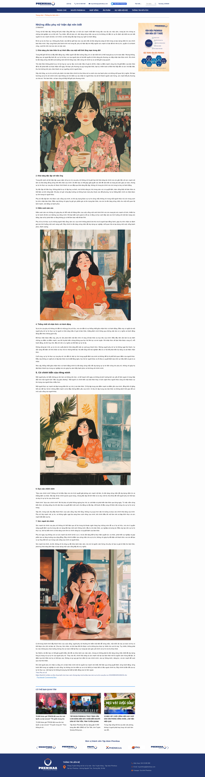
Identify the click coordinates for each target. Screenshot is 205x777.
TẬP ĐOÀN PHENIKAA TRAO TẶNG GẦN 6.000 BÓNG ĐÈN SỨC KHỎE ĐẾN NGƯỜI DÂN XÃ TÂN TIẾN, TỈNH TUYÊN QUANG (85, 718)
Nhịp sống (94, 10)
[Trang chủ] (45, 4)
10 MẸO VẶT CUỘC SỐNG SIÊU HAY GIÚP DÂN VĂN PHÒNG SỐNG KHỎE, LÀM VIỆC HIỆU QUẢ (119, 718)
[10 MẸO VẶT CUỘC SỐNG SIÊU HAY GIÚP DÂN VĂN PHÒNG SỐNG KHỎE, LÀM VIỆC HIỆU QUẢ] (119, 703)
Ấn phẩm (106, 10)
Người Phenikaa (78, 10)
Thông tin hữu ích (140, 10)
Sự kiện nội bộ (121, 10)
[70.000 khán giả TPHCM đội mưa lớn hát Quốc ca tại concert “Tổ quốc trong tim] (51, 703)
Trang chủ (61, 10)
